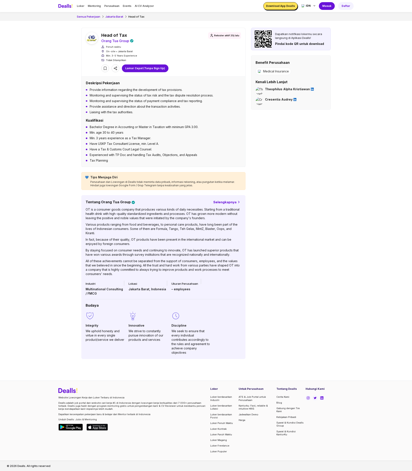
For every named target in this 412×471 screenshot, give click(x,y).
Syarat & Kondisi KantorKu (286, 433)
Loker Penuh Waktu (221, 423)
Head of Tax (136, 16)
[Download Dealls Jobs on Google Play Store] (70, 427)
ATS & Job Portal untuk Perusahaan (252, 398)
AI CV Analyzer (144, 6)
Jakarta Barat (114, 16)
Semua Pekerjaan (88, 16)
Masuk (326, 6)
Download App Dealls (280, 6)
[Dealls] (66, 6)
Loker (80, 6)
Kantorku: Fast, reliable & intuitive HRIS (253, 407)
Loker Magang (218, 440)
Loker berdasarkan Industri (221, 398)
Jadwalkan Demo (248, 414)
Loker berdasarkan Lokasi (221, 407)
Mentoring (94, 6)
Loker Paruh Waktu (221, 434)
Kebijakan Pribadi (286, 417)
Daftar (346, 6)
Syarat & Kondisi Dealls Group (290, 424)
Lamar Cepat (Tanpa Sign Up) (145, 68)
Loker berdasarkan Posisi (221, 416)
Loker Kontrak (218, 428)
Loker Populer (218, 451)
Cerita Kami (282, 396)
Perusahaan (111, 6)
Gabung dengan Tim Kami (288, 410)
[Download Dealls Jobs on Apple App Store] (97, 427)
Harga (242, 420)
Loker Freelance (219, 445)
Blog (279, 402)
